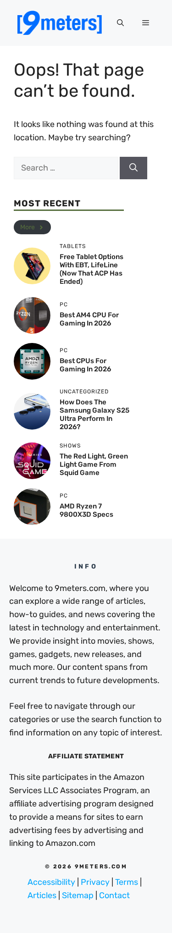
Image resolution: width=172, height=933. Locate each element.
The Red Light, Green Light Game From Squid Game (94, 464)
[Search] (133, 168)
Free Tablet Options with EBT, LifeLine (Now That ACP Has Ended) (91, 269)
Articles (42, 895)
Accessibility (51, 882)
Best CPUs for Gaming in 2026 (85, 365)
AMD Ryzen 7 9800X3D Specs (86, 510)
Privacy (95, 882)
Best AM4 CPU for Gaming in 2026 (89, 319)
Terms (126, 882)
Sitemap (78, 895)
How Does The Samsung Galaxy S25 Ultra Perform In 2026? (94, 414)
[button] (120, 23)
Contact (114, 895)
